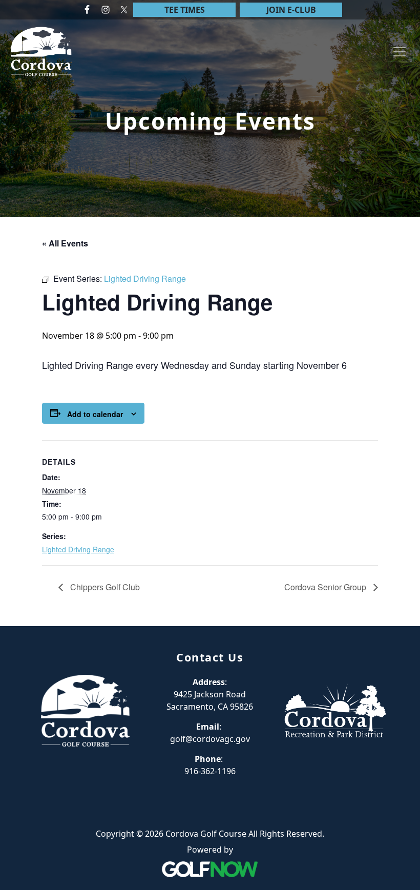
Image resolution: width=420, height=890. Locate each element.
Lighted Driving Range (78, 549)
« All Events (65, 243)
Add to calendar (95, 414)
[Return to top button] (400, 606)
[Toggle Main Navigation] (399, 52)
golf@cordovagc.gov (210, 738)
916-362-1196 (210, 771)
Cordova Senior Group (326, 587)
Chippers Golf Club (104, 587)
